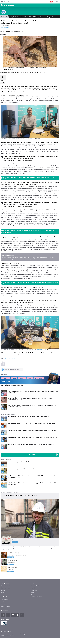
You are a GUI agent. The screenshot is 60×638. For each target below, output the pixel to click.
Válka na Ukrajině (5, 586)
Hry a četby (5, 378)
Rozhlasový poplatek (36, 596)
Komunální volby (5, 588)
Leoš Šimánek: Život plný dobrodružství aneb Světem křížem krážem (28, 416)
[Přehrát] (3, 77)
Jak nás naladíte (35, 586)
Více (54, 17)
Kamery (57, 8)
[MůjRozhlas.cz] (3, 34)
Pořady (19, 17)
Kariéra (32, 592)
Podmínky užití (18, 634)
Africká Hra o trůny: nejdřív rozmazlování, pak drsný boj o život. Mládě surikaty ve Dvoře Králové (28, 178)
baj (14, 358)
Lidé (41, 17)
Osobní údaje (10, 634)
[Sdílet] (4, 83)
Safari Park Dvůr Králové (7, 255)
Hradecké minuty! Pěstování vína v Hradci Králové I (23, 469)
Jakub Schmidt (9, 358)
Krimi (13, 378)
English (25, 634)
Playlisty (36, 17)
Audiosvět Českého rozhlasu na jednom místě (12, 385)
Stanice (3, 590)
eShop (3, 592)
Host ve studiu (5, 27)
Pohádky (21, 378)
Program (44, 8)
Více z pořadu (6, 459)
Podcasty (3, 604)
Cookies (3, 634)
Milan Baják (32, 138)
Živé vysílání (38, 378)
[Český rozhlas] (5, 1)
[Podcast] (1, 83)
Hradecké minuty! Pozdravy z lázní (18, 462)
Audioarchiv (51, 8)
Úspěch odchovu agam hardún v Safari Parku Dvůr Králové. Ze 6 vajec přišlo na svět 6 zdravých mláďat (27, 231)
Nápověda (33, 588)
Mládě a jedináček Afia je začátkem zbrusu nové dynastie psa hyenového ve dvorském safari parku (29, 283)
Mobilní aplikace (5, 606)
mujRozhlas (4, 374)
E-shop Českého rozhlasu (10, 492)
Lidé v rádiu (34, 590)
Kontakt (33, 594)
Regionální (4, 17)
